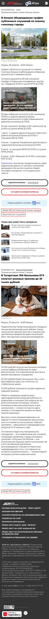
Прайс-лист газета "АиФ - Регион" (19, 525)
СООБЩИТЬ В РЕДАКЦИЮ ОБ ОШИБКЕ (19, 537)
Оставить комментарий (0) (24, 192)
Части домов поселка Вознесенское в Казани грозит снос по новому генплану (28, 249)
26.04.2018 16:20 (7, 10)
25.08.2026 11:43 (7, 270)
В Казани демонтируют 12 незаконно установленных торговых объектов (25, 241)
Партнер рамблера (22, 607)
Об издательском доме (14, 508)
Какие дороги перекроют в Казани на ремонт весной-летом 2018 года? (28, 257)
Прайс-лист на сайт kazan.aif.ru (18, 528)
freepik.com (6, 318)
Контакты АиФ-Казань (13, 522)
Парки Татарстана (9, 61)
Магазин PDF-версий (12, 511)
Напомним (6, 163)
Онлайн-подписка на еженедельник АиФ (23, 515)
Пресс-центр (34, 508)
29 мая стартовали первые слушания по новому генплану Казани (26, 226)
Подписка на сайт (11, 518)
